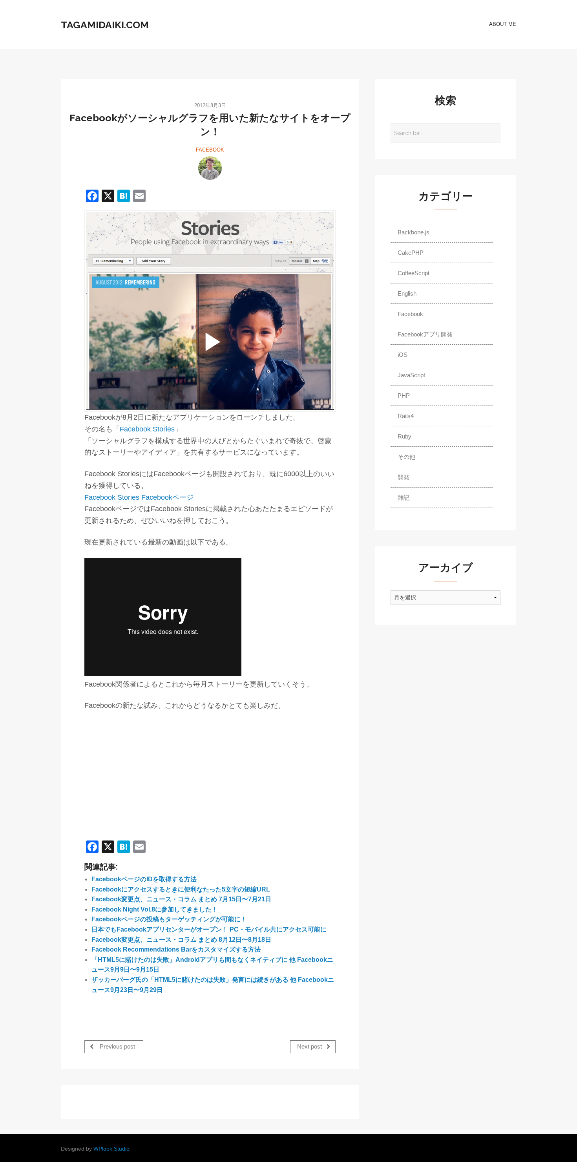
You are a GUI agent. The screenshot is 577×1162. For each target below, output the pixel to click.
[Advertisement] (150, 776)
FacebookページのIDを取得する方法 (144, 879)
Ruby (404, 436)
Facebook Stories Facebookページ (139, 497)
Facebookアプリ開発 (425, 334)
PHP (404, 395)
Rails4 (406, 416)
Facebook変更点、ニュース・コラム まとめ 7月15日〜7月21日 (181, 899)
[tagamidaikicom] (210, 168)
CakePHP (411, 252)
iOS (402, 354)
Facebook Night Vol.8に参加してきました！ (154, 909)
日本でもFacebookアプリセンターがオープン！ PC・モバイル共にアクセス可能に (209, 929)
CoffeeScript (413, 273)
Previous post (116, 1047)
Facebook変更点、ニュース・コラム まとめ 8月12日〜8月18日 (181, 939)
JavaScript (411, 375)
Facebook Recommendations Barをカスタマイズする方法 (176, 949)
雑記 (403, 497)
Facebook (210, 150)
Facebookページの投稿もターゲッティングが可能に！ (169, 919)
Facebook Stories (147, 429)
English (407, 293)
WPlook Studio (111, 1149)
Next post (310, 1047)
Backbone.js (413, 232)
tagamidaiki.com (105, 25)
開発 (403, 477)
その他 (406, 456)
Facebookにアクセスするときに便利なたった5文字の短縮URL (180, 889)
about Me (502, 24)
